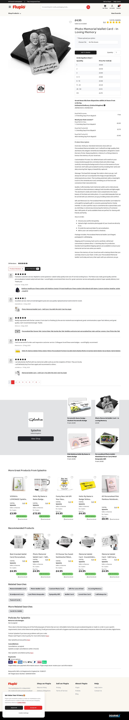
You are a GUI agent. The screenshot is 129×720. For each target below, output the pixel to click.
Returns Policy (42, 687)
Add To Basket (85, 52)
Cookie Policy (21, 703)
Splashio (118, 20)
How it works (116, 13)
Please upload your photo (86, 38)
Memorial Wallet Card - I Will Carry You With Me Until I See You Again (44, 373)
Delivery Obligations (43, 691)
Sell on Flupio (107, 2)
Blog (76, 694)
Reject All (14, 708)
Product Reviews (16, 269)
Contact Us (98, 691)
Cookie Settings (24, 713)
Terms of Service (61, 691)
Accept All (33, 708)
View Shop (35, 438)
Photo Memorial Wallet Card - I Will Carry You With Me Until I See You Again (46, 309)
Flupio (77, 687)
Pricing (58, 687)
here (47, 636)
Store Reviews (32, 269)
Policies (77, 691)
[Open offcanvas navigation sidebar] (9, 7)
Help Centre (117, 2)
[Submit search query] (88, 7)
